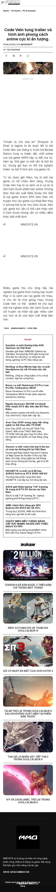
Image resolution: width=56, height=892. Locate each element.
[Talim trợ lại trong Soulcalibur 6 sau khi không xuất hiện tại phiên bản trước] (28, 691)
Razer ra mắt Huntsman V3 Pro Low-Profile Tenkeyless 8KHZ (28, 386)
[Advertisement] (28, 109)
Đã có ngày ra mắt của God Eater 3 (28, 670)
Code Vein (32, 328)
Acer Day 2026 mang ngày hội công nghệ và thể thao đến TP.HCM (27, 423)
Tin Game (16, 11)
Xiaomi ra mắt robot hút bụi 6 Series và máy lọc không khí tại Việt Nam (27, 448)
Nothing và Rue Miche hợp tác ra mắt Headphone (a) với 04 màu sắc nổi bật (28, 369)
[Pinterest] (20, 56)
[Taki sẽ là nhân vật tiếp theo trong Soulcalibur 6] (28, 737)
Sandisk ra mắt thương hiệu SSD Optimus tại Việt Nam (25, 346)
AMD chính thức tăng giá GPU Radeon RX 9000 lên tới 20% (23, 506)
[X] (13, 56)
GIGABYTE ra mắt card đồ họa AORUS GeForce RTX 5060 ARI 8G (26, 472)
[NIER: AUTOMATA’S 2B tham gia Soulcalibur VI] (28, 608)
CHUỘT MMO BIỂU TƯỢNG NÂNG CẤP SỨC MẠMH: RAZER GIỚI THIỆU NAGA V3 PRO (27, 524)
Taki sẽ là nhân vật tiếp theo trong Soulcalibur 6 (28, 758)
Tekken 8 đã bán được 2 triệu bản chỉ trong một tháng (28, 586)
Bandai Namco (18, 328)
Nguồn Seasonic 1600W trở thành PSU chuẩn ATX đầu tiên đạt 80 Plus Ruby (27, 406)
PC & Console (29, 11)
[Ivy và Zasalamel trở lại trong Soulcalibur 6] (28, 780)
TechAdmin (13, 49)
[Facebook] (6, 56)
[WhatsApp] (28, 56)
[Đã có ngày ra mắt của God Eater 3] (28, 651)
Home (6, 11)
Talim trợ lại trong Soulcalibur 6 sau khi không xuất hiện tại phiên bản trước (28, 713)
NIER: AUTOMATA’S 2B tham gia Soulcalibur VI (28, 629)
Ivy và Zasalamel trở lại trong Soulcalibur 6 (28, 801)
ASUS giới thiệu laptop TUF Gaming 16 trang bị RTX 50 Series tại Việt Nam (27, 489)
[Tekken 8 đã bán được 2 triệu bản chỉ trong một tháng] (28, 565)
